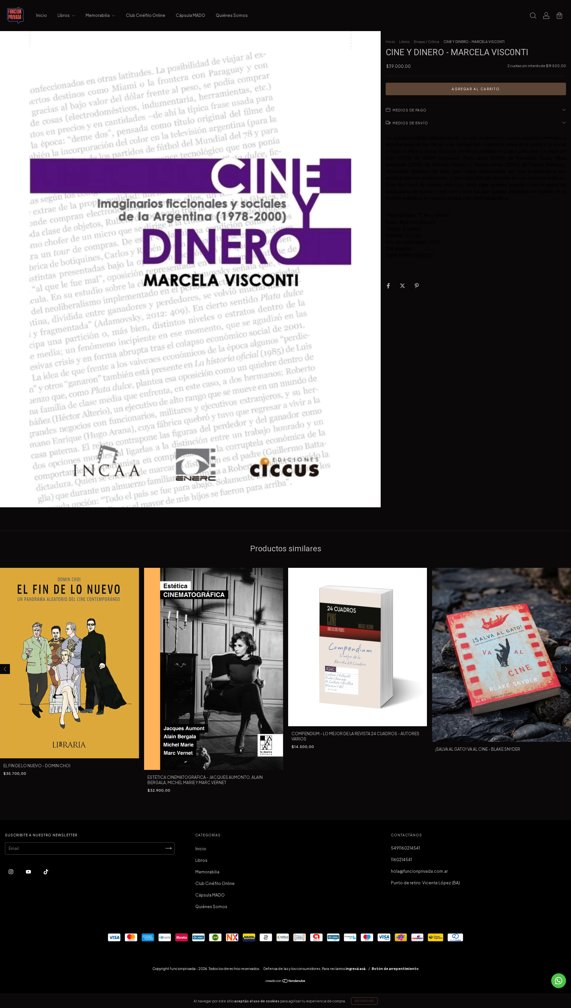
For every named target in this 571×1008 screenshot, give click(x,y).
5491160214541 (405, 848)
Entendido (364, 1001)
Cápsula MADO (190, 15)
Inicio (41, 15)
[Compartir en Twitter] (403, 285)
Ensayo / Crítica (426, 42)
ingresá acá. (356, 969)
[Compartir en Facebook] (389, 285)
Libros (63, 15)
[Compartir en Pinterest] (416, 285)
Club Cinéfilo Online (145, 15)
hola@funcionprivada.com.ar (419, 871)
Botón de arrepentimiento (395, 969)
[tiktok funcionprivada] (46, 871)
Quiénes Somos (232, 15)
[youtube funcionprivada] (28, 871)
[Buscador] (533, 16)
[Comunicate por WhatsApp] (558, 980)
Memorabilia (98, 15)
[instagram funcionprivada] (11, 871)
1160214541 (401, 859)
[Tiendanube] (285, 981)
